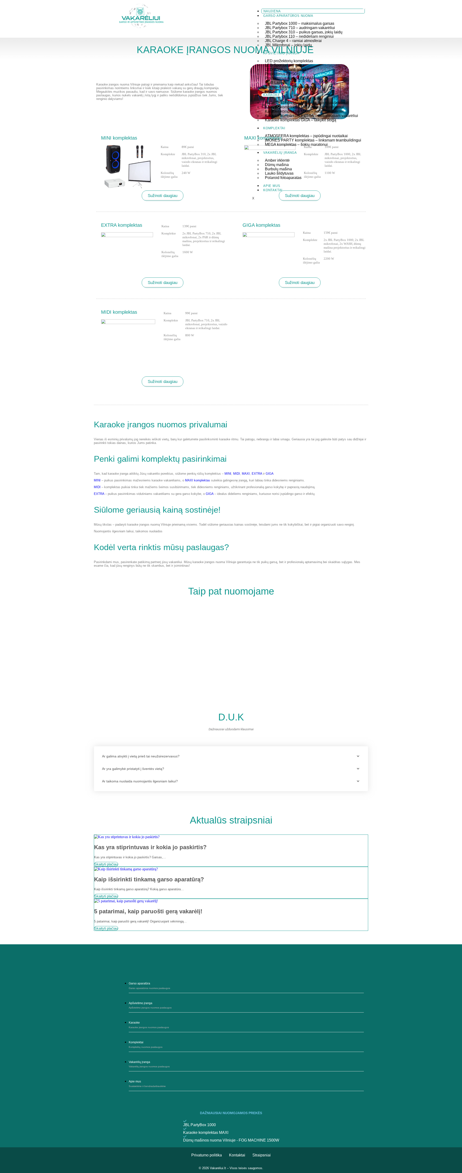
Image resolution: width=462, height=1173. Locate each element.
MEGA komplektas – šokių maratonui (296, 144)
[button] (231, 756)
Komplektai (274, 128)
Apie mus (271, 186)
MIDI (236, 473)
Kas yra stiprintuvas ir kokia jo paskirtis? (150, 847)
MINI (228, 473)
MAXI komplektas (197, 480)
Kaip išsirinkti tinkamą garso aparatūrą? (149, 879)
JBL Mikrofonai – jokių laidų (288, 45)
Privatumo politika (206, 1155)
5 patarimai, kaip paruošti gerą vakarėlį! (148, 911)
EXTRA (257, 473)
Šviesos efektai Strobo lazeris (290, 87)
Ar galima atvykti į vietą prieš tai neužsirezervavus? (141, 756)
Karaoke (271, 95)
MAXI (246, 473)
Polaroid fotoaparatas (283, 178)
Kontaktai (272, 190)
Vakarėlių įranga (280, 152)
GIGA (270, 473)
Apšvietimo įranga (281, 53)
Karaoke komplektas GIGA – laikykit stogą (300, 120)
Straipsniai (261, 1155)
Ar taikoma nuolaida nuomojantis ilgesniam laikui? (140, 781)
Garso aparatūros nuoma (288, 16)
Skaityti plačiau (106, 864)
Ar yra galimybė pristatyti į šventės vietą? (133, 769)
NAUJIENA (272, 11)
